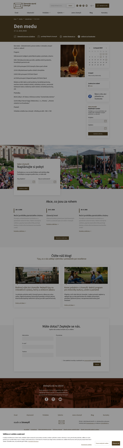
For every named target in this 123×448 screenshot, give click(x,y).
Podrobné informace (33, 441)
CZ (91, 6)
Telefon (24, 351)
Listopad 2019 (97, 48)
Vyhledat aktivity (97, 134)
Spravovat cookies (86, 444)
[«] (90, 48)
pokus (91, 85)
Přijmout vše (116, 443)
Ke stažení (26, 429)
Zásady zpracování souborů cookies (90, 429)
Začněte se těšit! (23, 188)
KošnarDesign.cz (90, 423)
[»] (106, 48)
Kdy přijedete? (21, 179)
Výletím (21, 19)
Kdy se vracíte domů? (44, 179)
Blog (91, 13)
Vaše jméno (25, 335)
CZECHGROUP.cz (105, 423)
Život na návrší (31, 282)
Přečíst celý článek (20, 303)
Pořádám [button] (46, 13)
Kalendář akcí (28, 19)
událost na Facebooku (88, 36)
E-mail (24, 343)
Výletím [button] (60, 13)
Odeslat (97, 364)
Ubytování (30, 13)
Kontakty (104, 13)
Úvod (16, 13)
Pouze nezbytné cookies (102, 443)
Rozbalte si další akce (19, 231)
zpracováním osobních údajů (92, 360)
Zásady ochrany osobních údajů (71, 429)
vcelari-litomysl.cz (69, 36)
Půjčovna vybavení (57, 429)
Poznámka (59, 335)
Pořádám (46, 415)
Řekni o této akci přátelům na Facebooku (100, 96)
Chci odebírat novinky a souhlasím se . (82, 360)
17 (106, 60)
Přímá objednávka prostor (44, 429)
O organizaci (34, 429)
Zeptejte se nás (103, 5)
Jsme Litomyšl (76, 13)
